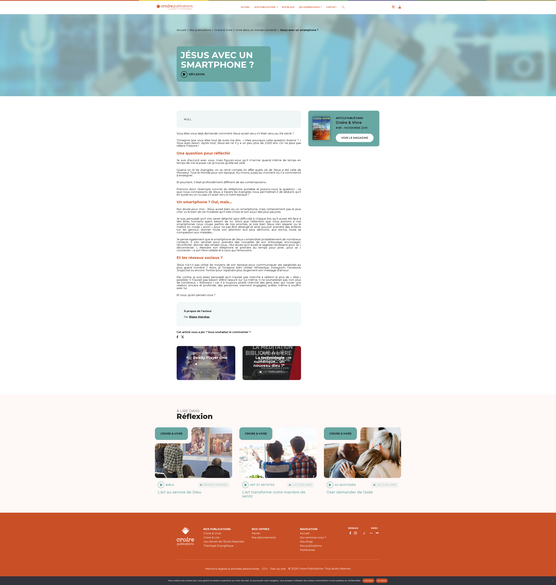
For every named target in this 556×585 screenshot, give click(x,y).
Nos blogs (288, 7)
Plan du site (278, 568)
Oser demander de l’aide (350, 492)
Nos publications (265, 7)
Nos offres (260, 529)
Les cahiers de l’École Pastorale (223, 541)
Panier (256, 533)
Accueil (245, 7)
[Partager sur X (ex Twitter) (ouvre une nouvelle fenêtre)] (182, 337)
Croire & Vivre (223, 30)
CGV (265, 568)
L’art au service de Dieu (179, 492)
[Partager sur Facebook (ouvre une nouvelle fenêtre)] (177, 337)
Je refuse (381, 580)
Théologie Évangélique (218, 545)
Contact (331, 7)
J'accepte (368, 580)
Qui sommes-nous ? (310, 7)
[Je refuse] (552, 580)
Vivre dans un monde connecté (256, 30)
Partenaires (307, 550)
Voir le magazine (354, 137)
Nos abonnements (264, 537)
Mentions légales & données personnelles (232, 568)
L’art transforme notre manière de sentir (273, 494)
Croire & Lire (211, 537)
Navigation (308, 529)
